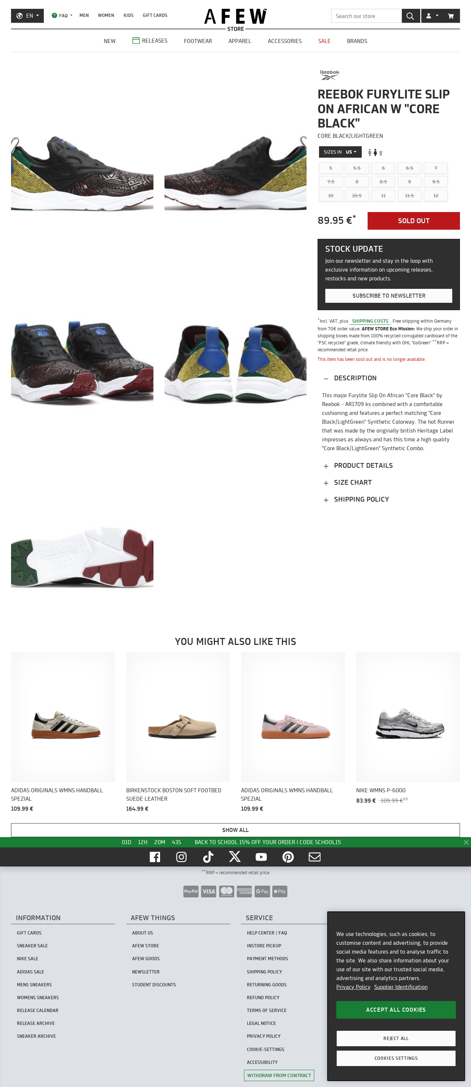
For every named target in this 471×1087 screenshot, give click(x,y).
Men (84, 15)
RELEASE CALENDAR (38, 1010)
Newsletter (146, 972)
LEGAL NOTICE (261, 1023)
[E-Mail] (315, 857)
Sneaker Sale (32, 945)
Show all (235, 829)
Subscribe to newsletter (389, 296)
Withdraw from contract (279, 1075)
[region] (396, 996)
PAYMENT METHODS (267, 958)
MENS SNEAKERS (34, 984)
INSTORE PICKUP (264, 945)
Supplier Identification (401, 986)
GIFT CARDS (155, 15)
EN (30, 15)
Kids (129, 15)
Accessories (285, 40)
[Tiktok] (209, 857)
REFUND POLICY (263, 997)
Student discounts (154, 984)
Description (354, 378)
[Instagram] (182, 857)
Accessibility (262, 1062)
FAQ (63, 15)
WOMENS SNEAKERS (38, 997)
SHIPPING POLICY (264, 972)
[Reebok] (329, 75)
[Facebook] (155, 857)
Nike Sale (27, 958)
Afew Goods (146, 958)
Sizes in (338, 152)
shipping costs (370, 321)
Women (106, 15)
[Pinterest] (288, 857)
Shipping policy (360, 499)
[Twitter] (235, 857)
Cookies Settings (396, 1058)
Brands (357, 40)
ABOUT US (142, 933)
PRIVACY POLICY (263, 1036)
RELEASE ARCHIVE (36, 1023)
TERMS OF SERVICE (267, 1010)
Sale (324, 40)
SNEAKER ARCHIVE (36, 1036)
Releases (154, 40)
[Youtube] (262, 857)
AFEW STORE (235, 16)
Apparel (240, 40)
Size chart (352, 482)
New (110, 40)
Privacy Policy (353, 986)
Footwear (198, 40)
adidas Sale (30, 972)
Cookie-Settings (265, 1049)
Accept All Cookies (396, 1009)
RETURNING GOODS (267, 984)
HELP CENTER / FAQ (267, 933)
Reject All (396, 1038)
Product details (362, 465)
